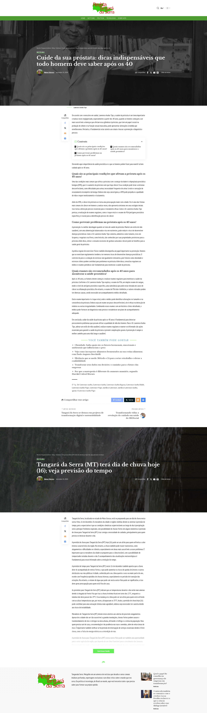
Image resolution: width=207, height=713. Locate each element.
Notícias (41, 52)
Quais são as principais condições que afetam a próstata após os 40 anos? (91, 147)
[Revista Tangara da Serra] (103, 8)
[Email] (154, 72)
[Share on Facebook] (147, 72)
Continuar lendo (103, 651)
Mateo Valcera (49, 72)
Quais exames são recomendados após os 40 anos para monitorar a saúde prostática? (125, 149)
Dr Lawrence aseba (84, 385)
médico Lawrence (110, 388)
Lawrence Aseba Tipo (80, 388)
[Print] (157, 72)
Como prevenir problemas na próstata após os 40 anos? (88, 154)
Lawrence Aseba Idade (135, 385)
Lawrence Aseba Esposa (116, 385)
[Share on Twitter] (150, 72)
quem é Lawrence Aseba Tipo (83, 391)
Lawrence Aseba (99, 385)
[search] (158, 8)
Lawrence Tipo (96, 388)
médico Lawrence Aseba (127, 388)
